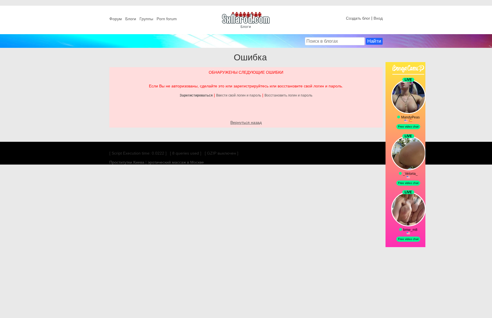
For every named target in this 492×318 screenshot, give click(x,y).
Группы (146, 19)
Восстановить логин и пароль (288, 95)
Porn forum (167, 19)
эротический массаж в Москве (176, 162)
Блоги (130, 19)
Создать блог (358, 18)
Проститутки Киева (126, 162)
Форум (115, 19)
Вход (378, 18)
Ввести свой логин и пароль (238, 95)
